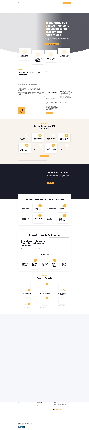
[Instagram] (24, 427)
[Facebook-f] (19, 427)
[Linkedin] (21, 427)
